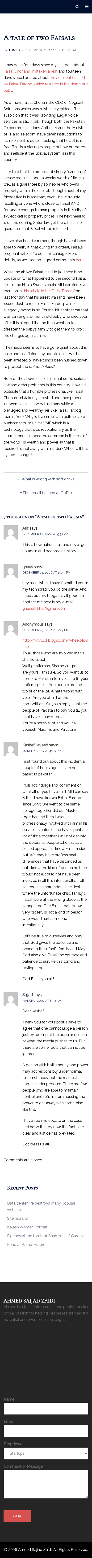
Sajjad (27, 994)
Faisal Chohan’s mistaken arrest (31, 71)
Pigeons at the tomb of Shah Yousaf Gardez (45, 1236)
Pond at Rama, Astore (26, 1244)
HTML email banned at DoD (44, 493)
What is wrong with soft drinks (48, 479)
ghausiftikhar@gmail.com (44, 608)
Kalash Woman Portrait (27, 1227)
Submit (17, 1516)
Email (10, 1421)
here (80, 260)
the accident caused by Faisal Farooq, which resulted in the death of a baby (46, 84)
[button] (77, 7)
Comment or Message (24, 1466)
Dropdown (13, 1444)
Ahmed (14, 50)
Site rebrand (17, 1218)
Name (10, 1399)
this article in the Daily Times (47, 291)
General (69, 50)
